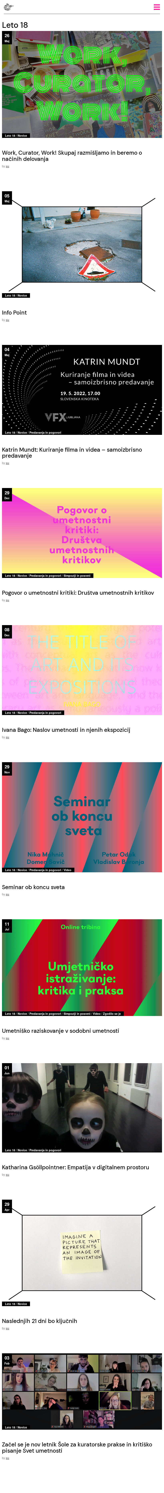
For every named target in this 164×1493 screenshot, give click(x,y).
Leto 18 (10, 135)
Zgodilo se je (112, 1014)
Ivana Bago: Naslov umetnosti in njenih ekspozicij (66, 730)
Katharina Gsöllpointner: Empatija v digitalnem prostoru (75, 1167)
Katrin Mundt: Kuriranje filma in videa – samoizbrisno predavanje (72, 453)
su (7, 166)
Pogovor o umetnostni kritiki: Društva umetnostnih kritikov (78, 593)
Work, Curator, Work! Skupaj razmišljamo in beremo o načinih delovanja (72, 156)
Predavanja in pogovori (45, 432)
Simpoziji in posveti (77, 576)
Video (67, 870)
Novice (22, 135)
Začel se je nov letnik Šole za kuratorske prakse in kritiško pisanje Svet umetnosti (77, 1447)
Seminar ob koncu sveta (33, 887)
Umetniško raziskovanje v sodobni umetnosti (60, 1031)
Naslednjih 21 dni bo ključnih (39, 1321)
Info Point (14, 312)
